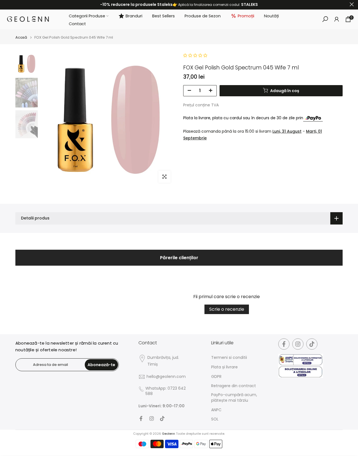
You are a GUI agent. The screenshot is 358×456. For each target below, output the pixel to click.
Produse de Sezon (203, 15)
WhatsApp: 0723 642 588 (165, 391)
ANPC (216, 410)
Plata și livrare (224, 367)
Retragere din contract (233, 386)
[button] (195, 55)
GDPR (216, 376)
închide (6, 4)
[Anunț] (179, 4)
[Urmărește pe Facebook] (140, 418)
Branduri (134, 15)
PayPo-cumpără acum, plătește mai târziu (234, 397)
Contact (77, 24)
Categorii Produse (87, 15)
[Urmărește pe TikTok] (162, 418)
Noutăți (271, 15)
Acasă (21, 37)
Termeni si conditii (229, 357)
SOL (214, 419)
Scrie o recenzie (226, 309)
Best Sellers (163, 15)
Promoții (246, 15)
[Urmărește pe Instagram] (151, 418)
